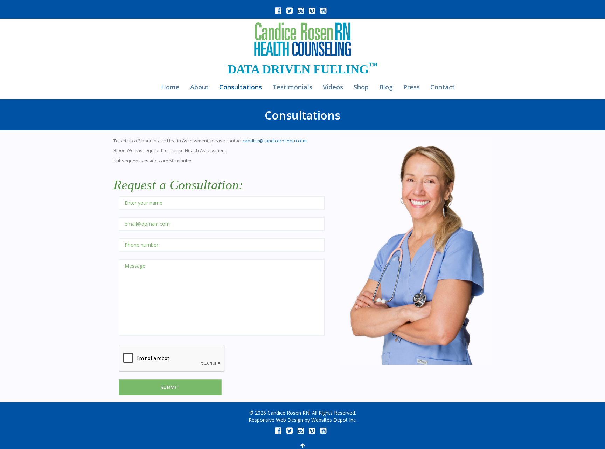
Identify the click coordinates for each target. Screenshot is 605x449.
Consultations (240, 87)
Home (170, 87)
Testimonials (292, 87)
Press (411, 87)
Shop (361, 87)
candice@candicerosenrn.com (275, 140)
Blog (386, 87)
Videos (333, 87)
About (199, 87)
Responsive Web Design (276, 419)
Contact (442, 87)
